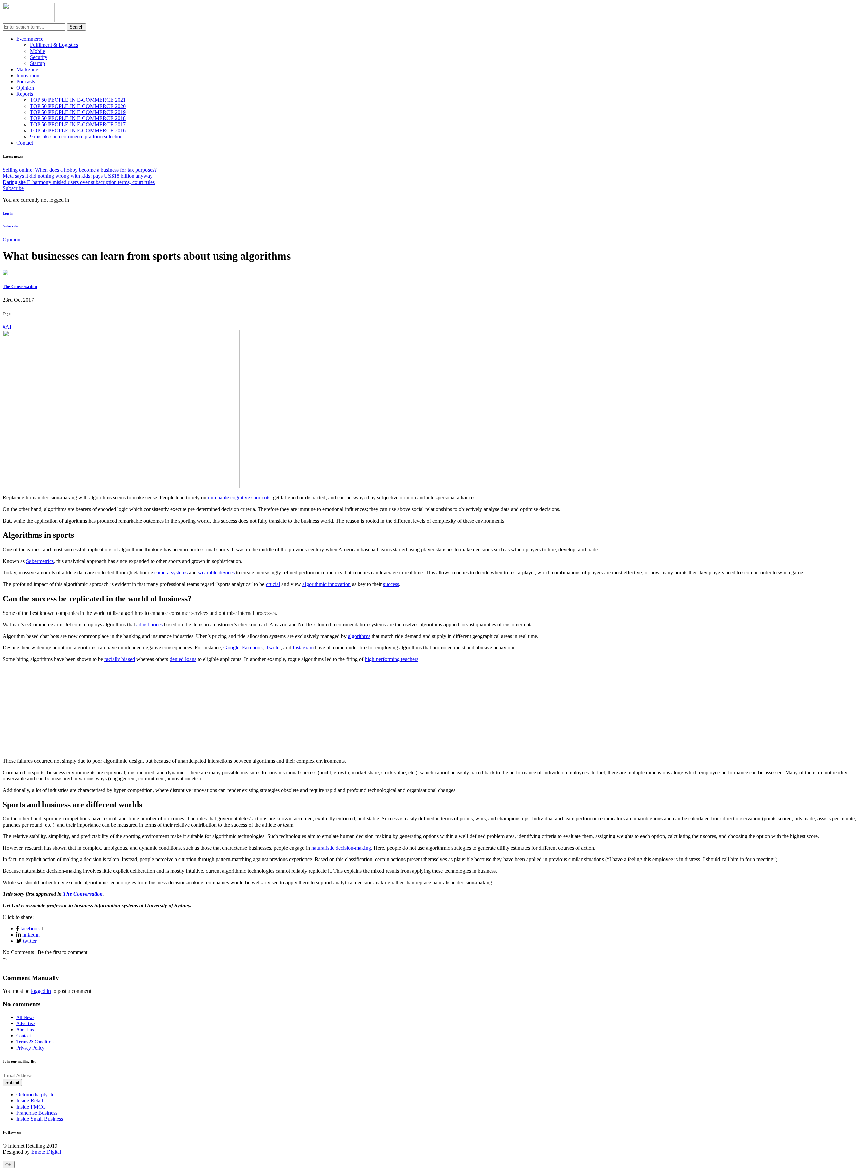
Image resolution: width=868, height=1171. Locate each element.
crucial (273, 584)
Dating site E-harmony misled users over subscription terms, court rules (79, 182)
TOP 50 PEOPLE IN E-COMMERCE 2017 (78, 124)
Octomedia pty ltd (35, 1094)
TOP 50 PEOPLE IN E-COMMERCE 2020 (78, 106)
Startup (37, 63)
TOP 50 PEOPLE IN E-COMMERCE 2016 (78, 130)
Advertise (25, 1023)
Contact (24, 143)
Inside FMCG (31, 1107)
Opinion (25, 88)
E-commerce (29, 39)
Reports (24, 94)
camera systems (171, 572)
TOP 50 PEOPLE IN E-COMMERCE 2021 (78, 100)
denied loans (183, 659)
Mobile (37, 51)
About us (25, 1029)
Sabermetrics (40, 561)
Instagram (303, 647)
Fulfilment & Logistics (54, 45)
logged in (41, 991)
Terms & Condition (35, 1041)
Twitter (273, 647)
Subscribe (13, 188)
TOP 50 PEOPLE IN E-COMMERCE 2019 (78, 112)
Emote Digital (46, 1152)
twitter (30, 941)
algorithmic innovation (326, 584)
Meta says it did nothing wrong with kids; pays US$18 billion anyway (78, 176)
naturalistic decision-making (341, 848)
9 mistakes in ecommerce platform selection (76, 136)
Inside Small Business (39, 1119)
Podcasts (25, 81)
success (391, 584)
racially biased (119, 659)
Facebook (252, 647)
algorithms (359, 636)
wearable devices (216, 572)
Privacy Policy (30, 1048)
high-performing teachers (391, 659)
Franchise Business (36, 1113)
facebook (30, 928)
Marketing (27, 69)
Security (38, 57)
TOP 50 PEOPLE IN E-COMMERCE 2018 (78, 118)
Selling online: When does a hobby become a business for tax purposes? (80, 170)
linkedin (31, 935)
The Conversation (20, 286)
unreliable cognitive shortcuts (239, 497)
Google (231, 647)
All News (25, 1017)
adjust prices (149, 624)
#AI (7, 327)
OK (8, 1164)
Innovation (27, 75)
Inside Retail (29, 1100)
